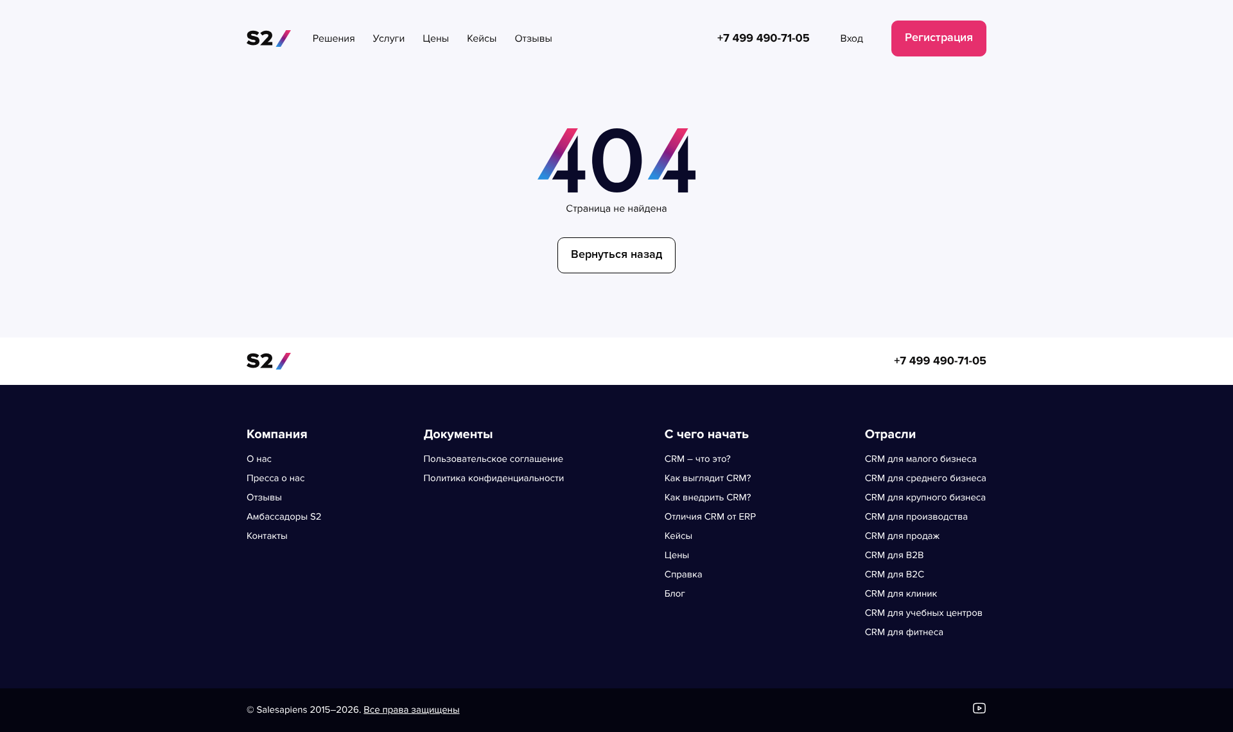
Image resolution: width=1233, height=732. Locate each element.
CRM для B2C (894, 575)
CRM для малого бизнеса (921, 459)
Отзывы (264, 498)
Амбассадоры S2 (284, 517)
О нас (259, 459)
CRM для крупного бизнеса (925, 498)
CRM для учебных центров (924, 613)
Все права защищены (411, 710)
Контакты (267, 536)
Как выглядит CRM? (708, 478)
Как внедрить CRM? (708, 498)
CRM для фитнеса (904, 632)
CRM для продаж (902, 536)
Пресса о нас (275, 478)
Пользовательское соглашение (493, 459)
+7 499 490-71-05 (940, 361)
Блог (675, 594)
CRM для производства (916, 517)
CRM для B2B (894, 555)
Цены (677, 555)
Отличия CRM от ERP (710, 517)
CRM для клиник (901, 594)
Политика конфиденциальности (493, 478)
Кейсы (678, 536)
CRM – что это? (698, 459)
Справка (684, 575)
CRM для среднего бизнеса (925, 478)
